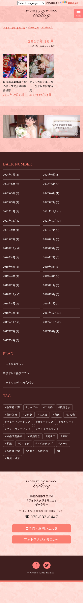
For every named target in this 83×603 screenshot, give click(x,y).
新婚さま (65, 407)
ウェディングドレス (19, 421)
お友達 (43, 414)
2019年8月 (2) (11, 257)
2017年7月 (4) (11, 331)
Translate (73, 2)
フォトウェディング (19, 429)
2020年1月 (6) (51, 239)
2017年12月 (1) (51, 312)
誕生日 (52, 436)
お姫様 (71, 414)
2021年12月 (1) (51, 211)
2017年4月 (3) (11, 340)
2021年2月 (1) (11, 239)
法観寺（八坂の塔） (39, 451)
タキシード (67, 421)
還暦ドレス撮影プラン (16, 373)
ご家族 (28, 414)
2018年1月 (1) (11, 312)
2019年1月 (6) (51, 285)
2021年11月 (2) (11, 220)
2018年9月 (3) (51, 294)
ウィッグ (24, 443)
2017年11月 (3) (11, 322)
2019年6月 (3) (11, 266)
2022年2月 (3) (51, 202)
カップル (32, 407)
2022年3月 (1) (11, 202)
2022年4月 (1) (51, 193)
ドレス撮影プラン (13, 364)
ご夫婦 (49, 407)
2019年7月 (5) (51, 257)
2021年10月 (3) (51, 220)
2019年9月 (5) (51, 248)
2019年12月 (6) (11, 248)
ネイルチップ (45, 443)
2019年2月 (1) (11, 285)
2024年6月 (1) (51, 174)
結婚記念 (35, 436)
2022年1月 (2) (11, 211)
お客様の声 (13, 407)
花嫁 (57, 414)
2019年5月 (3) (51, 266)
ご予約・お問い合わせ (41, 528)
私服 (9, 443)
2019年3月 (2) (51, 275)
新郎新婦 (12, 414)
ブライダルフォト (48, 429)
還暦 (65, 436)
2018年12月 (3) (11, 294)
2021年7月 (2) (51, 229)
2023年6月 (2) (11, 183)
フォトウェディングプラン (18, 382)
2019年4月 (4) (11, 275)
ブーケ (64, 443)
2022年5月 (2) (11, 193)
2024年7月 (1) (11, 174)
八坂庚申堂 (13, 451)
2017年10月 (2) (51, 322)
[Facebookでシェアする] (36, 563)
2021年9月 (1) (11, 229)
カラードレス (46, 421)
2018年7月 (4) (51, 303)
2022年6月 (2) (51, 183)
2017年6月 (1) (51, 331)
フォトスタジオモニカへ (41, 539)
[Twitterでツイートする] (47, 563)
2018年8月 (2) (11, 303)
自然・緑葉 (13, 458)
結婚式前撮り (15, 436)
